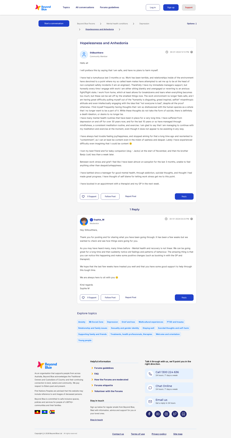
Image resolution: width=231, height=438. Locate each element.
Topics (66, 7)
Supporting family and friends (92, 334)
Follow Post (110, 196)
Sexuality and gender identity (125, 328)
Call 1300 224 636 (167, 372)
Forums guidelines (109, 7)
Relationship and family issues (92, 328)
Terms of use (138, 434)
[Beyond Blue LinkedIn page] (183, 419)
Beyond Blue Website (47, 365)
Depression (144, 23)
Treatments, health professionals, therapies (131, 334)
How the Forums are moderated (111, 379)
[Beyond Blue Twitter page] (175, 419)
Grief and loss (128, 322)
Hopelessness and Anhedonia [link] (100, 29)
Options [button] (191, 23)
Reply (184, 196)
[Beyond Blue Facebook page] (149, 419)
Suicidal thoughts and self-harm (173, 328)
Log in (153, 7)
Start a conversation (53, 23)
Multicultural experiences (151, 322)
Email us (161, 399)
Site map (177, 434)
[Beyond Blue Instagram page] (166, 419)
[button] (83, 196)
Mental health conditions (117, 23)
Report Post (130, 196)
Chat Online (164, 386)
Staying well (148, 328)
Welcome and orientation (168, 334)
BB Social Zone (96, 322)
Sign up (170, 7)
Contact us (118, 434)
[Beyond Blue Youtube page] (157, 419)
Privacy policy (159, 434)
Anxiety (81, 322)
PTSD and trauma (175, 322)
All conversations (85, 7)
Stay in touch (96, 420)
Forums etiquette (103, 385)
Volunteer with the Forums (108, 391)
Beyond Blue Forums (46, 7)
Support (188, 7)
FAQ (96, 373)
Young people (84, 340)
